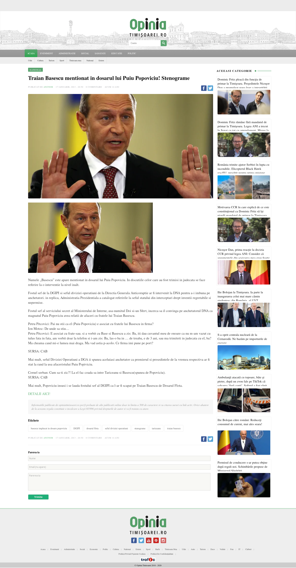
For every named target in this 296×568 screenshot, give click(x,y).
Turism (51, 60)
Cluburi (248, 549)
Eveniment (54, 549)
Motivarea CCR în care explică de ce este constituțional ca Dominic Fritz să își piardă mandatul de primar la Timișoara (243, 211)
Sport (62, 60)
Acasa (31, 53)
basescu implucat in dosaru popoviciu (49, 428)
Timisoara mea (75, 60)
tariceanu (156, 428)
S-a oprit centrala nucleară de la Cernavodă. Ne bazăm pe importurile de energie (242, 339)
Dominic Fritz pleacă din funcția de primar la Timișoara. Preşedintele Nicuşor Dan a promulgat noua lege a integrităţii (244, 83)
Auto (193, 549)
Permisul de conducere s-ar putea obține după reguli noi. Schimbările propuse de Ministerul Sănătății (242, 466)
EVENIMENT (46, 53)
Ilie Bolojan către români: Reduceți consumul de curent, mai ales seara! (240, 422)
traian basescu (174, 428)
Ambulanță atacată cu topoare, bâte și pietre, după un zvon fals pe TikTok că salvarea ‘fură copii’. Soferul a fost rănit (242, 381)
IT (239, 549)
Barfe (157, 549)
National (90, 60)
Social (82, 549)
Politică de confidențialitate (162, 553)
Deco (213, 549)
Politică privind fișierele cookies (132, 553)
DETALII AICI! (39, 393)
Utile (30, 60)
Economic (94, 549)
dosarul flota (92, 428)
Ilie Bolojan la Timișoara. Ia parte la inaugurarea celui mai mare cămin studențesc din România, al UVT (240, 296)
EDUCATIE (116, 53)
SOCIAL (85, 53)
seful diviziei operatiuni (116, 428)
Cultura (40, 60)
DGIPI (76, 428)
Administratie (69, 549)
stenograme (139, 428)
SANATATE (100, 53)
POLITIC (132, 53)
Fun (231, 549)
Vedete (222, 549)
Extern (101, 60)
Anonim (48, 86)
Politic (105, 549)
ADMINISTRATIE (67, 53)
